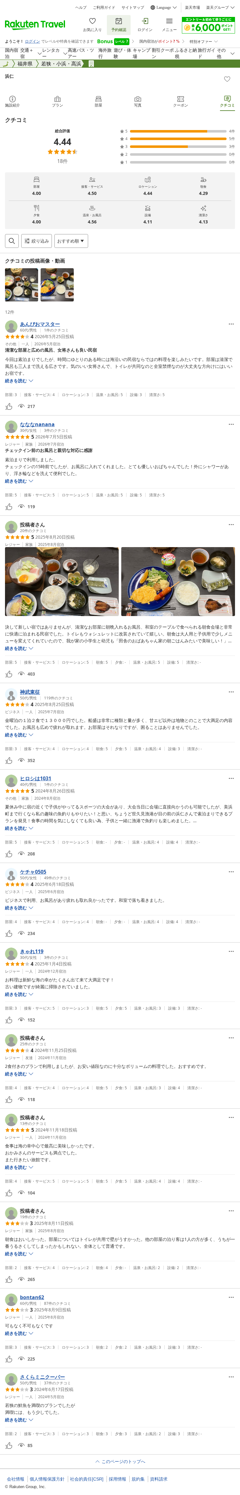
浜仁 (9, 76)
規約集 (138, 1479)
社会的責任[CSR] (86, 1479)
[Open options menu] (231, 324)
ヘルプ (81, 7)
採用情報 (117, 1479)
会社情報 (15, 1479)
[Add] (227, 79)
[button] (21, 284)
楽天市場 (192, 7)
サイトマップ (133, 7)
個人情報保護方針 (47, 1479)
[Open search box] (12, 241)
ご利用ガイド (104, 7)
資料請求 (159, 1479)
